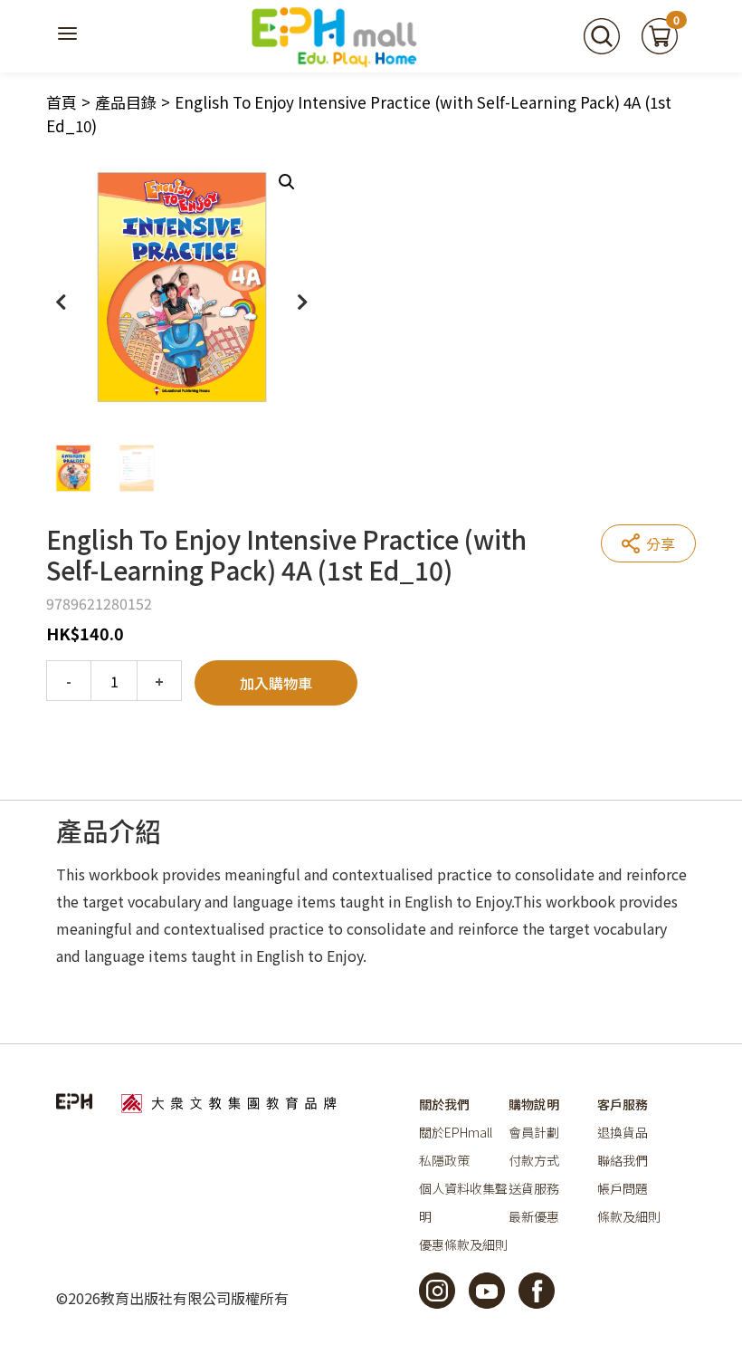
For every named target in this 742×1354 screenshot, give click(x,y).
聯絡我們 (622, 1160)
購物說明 (534, 1104)
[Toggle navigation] (69, 36)
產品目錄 (126, 102)
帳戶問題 (622, 1188)
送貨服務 (534, 1188)
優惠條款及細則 (463, 1244)
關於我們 (444, 1104)
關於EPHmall (455, 1132)
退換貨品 (622, 1132)
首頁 (61, 102)
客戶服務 (622, 1104)
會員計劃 (534, 1132)
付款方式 (534, 1160)
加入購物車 (276, 683)
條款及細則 (629, 1216)
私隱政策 (444, 1160)
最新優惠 (534, 1216)
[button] (287, 182)
